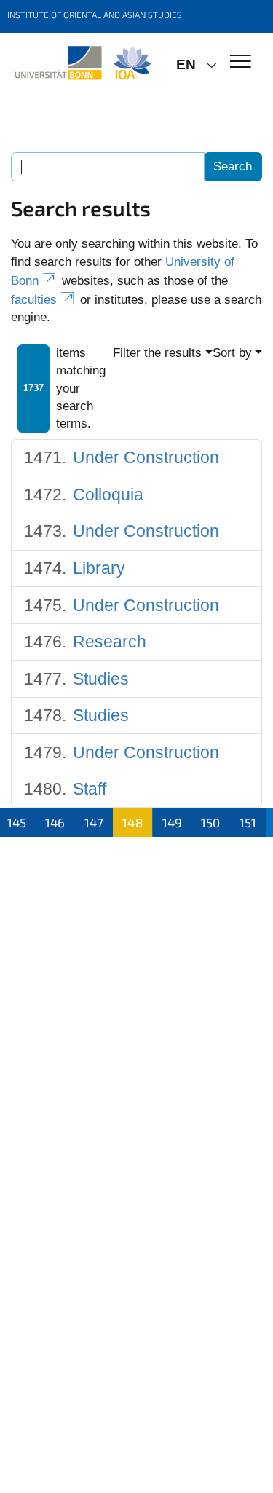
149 (172, 822)
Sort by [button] (232, 353)
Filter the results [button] (157, 353)
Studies (101, 678)
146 (55, 822)
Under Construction (146, 457)
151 (248, 822)
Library (99, 568)
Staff (89, 788)
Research (109, 641)
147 (93, 822)
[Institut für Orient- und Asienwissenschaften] (82, 63)
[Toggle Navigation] (240, 62)
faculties (34, 300)
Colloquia (108, 494)
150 (210, 822)
